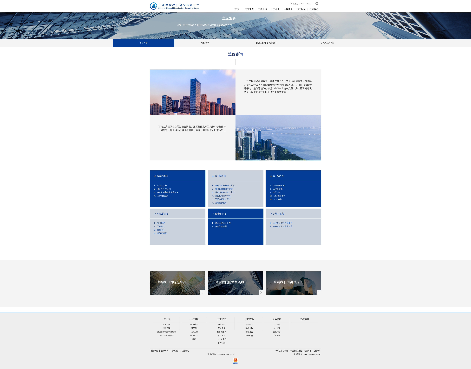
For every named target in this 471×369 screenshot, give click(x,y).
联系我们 (314, 9)
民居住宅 (194, 336)
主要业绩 (262, 9)
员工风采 (301, 9)
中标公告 (249, 332)
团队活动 (277, 332)
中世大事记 (221, 339)
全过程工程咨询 (327, 43)
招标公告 (249, 328)
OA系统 (278, 351)
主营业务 (249, 9)
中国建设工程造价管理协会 (300, 351)
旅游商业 (194, 328)
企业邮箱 (317, 351)
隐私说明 (175, 351)
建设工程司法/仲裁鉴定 (266, 43)
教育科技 (194, 324)
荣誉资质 (221, 328)
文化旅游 (277, 336)
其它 (194, 339)
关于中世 (275, 9)
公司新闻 (249, 324)
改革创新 (221, 336)
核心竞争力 (221, 332)
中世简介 (221, 324)
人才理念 (277, 324)
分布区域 (221, 343)
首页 (237, 9)
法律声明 (164, 351)
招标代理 (205, 43)
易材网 (285, 351)
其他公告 (249, 336)
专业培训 (277, 328)
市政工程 (194, 332)
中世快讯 (288, 9)
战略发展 (185, 351)
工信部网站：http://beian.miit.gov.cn (221, 354)
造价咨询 (144, 43)
